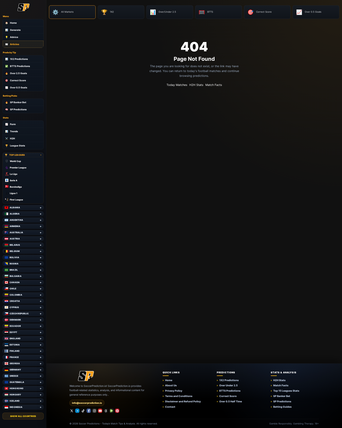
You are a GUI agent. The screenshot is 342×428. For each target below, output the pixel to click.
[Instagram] (94, 411)
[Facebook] (89, 411)
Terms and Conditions (178, 396)
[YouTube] (100, 411)
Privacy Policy (173, 390)
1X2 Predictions (16, 59)
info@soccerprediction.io (87, 402)
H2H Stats (196, 85)
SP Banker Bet (15, 102)
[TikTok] (83, 411)
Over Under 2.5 (228, 385)
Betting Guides (282, 406)
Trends (11, 131)
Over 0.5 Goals (16, 87)
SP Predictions (16, 109)
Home (11, 22)
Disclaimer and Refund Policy (183, 401)
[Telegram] (77, 411)
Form (10, 124)
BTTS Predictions (17, 66)
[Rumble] (111, 411)
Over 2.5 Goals (16, 73)
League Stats (15, 145)
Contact (170, 406)
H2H (10, 138)
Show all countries (23, 416)
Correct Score (15, 80)
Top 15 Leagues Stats (286, 390)
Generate (13, 30)
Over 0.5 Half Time (230, 401)
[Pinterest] (117, 411)
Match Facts (213, 85)
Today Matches (177, 85)
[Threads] (106, 411)
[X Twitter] (71, 411)
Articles (12, 44)
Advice (11, 37)
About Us (171, 385)
